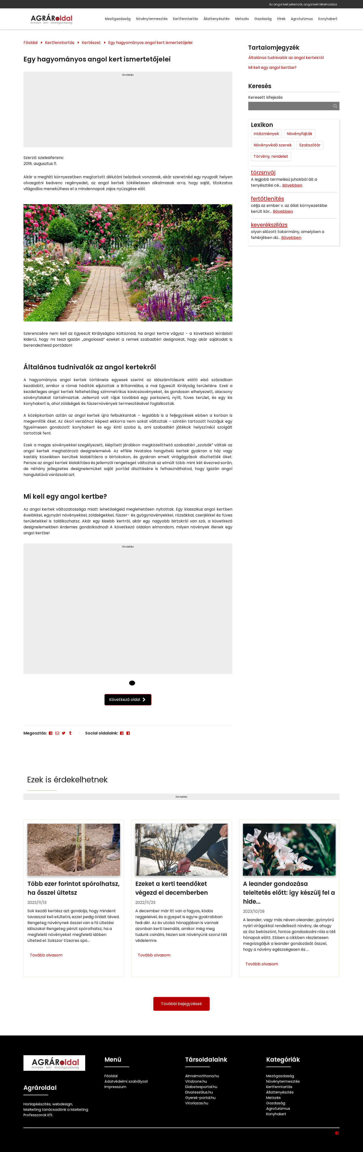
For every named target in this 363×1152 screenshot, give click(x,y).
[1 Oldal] (132, 682)
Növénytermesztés (152, 19)
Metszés (242, 19)
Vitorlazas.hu (196, 1103)
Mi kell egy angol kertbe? (272, 67)
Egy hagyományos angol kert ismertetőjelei (150, 42)
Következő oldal (125, 699)
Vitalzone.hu (196, 1081)
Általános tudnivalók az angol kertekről (286, 57)
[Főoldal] (123, 683)
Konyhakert (327, 19)
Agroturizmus (302, 19)
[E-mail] (57, 733)
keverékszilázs (269, 224)
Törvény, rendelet (271, 156)
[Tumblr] (70, 733)
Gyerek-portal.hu (200, 1097)
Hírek (281, 19)
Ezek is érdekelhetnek (67, 779)
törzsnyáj (263, 172)
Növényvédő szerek (273, 145)
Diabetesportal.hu (201, 1086)
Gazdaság (263, 19)
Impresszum (115, 1086)
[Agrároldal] (50, 19)
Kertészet (91, 42)
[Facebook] (50, 733)
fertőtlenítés (267, 198)
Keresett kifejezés (265, 97)
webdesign (62, 1104)
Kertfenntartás (185, 19)
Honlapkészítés (37, 1104)
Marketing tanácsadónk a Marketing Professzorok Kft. (55, 1112)
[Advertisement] (128, 111)
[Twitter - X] (63, 733)
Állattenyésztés (216, 19)
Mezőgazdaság (118, 19)
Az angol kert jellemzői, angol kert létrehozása (303, 4)
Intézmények (266, 134)
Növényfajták (299, 134)
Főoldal (30, 42)
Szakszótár (310, 145)
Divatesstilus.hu (199, 1092)
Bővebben (292, 185)
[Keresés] (335, 105)
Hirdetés (128, 75)
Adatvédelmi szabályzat (126, 1081)
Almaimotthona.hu (202, 1075)
